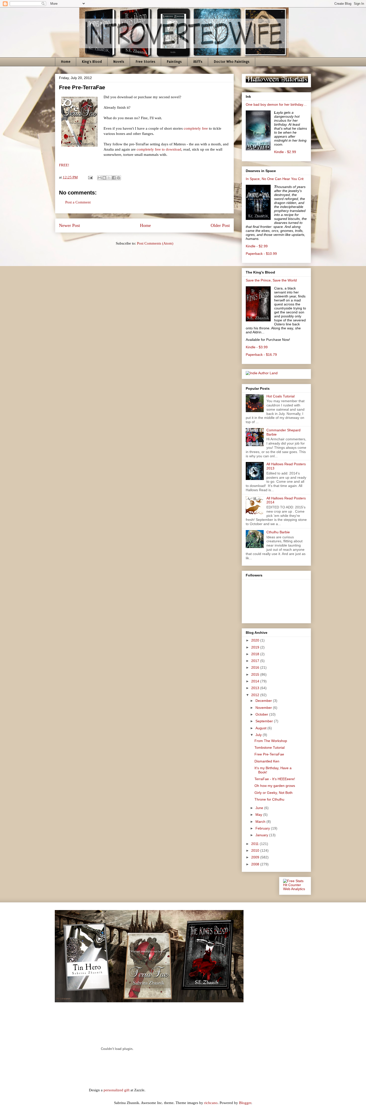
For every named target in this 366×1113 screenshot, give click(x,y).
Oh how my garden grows (274, 786)
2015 (255, 674)
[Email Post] (90, 177)
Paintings (174, 62)
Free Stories (145, 62)
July (259, 735)
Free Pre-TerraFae (269, 754)
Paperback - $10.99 (261, 254)
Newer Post (69, 225)
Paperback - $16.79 (261, 355)
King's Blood (92, 62)
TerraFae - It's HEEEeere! (274, 779)
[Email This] (99, 177)
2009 (255, 857)
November (264, 708)
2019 (255, 647)
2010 (255, 850)
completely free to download (159, 149)
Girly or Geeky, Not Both (273, 793)
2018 (255, 654)
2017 (255, 661)
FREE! (64, 165)
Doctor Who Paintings (231, 62)
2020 (255, 640)
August (261, 728)
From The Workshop (270, 741)
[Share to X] (109, 177)
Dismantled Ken (266, 761)
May (259, 815)
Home (65, 62)
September (264, 721)
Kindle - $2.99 (285, 152)
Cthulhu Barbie (278, 532)
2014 (255, 681)
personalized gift (116, 1090)
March (260, 822)
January (262, 835)
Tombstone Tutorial (269, 747)
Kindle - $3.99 (257, 347)
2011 (255, 844)
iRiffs (197, 62)
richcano (211, 1103)
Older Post (220, 225)
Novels (118, 62)
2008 (255, 864)
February (263, 828)
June (259, 808)
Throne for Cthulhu (269, 799)
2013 (255, 688)
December (264, 701)
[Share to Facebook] (113, 177)
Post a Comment (78, 202)
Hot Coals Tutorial (280, 396)
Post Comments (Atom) (155, 243)
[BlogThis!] (104, 177)
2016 (255, 667)
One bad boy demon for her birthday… (276, 104)
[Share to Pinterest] (118, 177)
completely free (196, 128)
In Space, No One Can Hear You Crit (275, 179)
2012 (255, 695)
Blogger (245, 1103)
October (262, 714)
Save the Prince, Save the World (271, 280)
